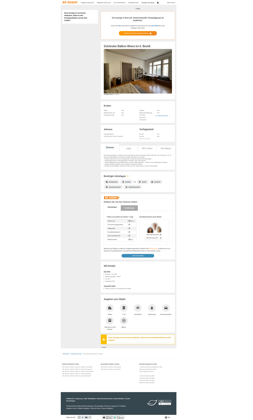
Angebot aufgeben (84, 408)
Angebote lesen (71, 408)
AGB (85, 399)
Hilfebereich (70, 399)
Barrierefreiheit (119, 399)
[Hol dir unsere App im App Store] (107, 417)
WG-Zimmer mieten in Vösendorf (111, 369)
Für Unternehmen (120, 3)
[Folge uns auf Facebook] (83, 417)
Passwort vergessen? (111, 406)
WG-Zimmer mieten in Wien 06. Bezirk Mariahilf (76, 376)
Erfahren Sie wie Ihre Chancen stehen (136, 33)
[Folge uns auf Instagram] (79, 417)
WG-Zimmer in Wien (76, 354)
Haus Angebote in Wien (146, 371)
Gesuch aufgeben (107, 408)
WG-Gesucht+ (153, 248)
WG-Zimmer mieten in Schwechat (111, 367)
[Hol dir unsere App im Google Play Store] (118, 417)
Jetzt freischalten (138, 256)
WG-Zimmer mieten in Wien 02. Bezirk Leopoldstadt (77, 371)
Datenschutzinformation (105, 399)
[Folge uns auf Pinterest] (89, 417)
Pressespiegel (98, 406)
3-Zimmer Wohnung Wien (147, 378)
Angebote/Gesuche (87, 3)
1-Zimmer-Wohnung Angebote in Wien (150, 367)
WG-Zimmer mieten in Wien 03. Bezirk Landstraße (77, 367)
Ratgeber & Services (104, 3)
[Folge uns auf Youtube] (86, 417)
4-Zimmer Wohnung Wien (147, 380)
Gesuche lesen (96, 408)
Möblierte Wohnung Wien (147, 382)
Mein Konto (171, 3)
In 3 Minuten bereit (162, 115)
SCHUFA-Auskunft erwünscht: (142, 117)
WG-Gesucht (66, 354)
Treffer (137, 9)
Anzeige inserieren (148, 3)
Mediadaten (92, 399)
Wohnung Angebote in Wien (147, 369)
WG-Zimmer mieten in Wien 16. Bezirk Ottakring (76, 373)
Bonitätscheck (133, 3)
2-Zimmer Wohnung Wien (147, 376)
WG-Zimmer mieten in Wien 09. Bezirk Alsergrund (77, 369)
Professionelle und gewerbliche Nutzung (79, 406)
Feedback (123, 406)
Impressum (79, 399)
